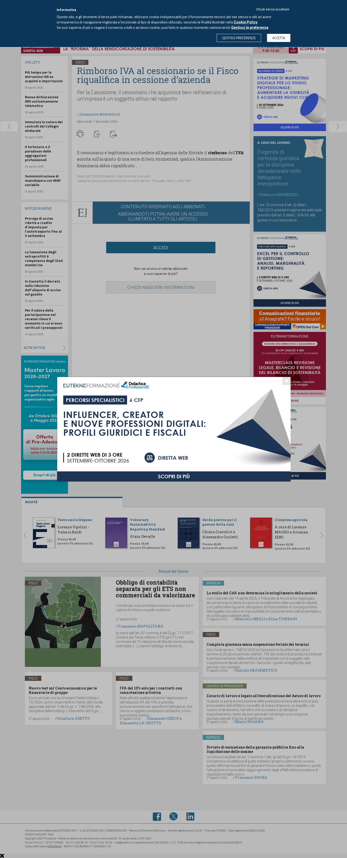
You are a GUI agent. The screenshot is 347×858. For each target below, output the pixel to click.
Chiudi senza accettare (272, 9)
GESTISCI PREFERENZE (239, 37)
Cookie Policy (245, 22)
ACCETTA (278, 37)
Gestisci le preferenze (249, 27)
